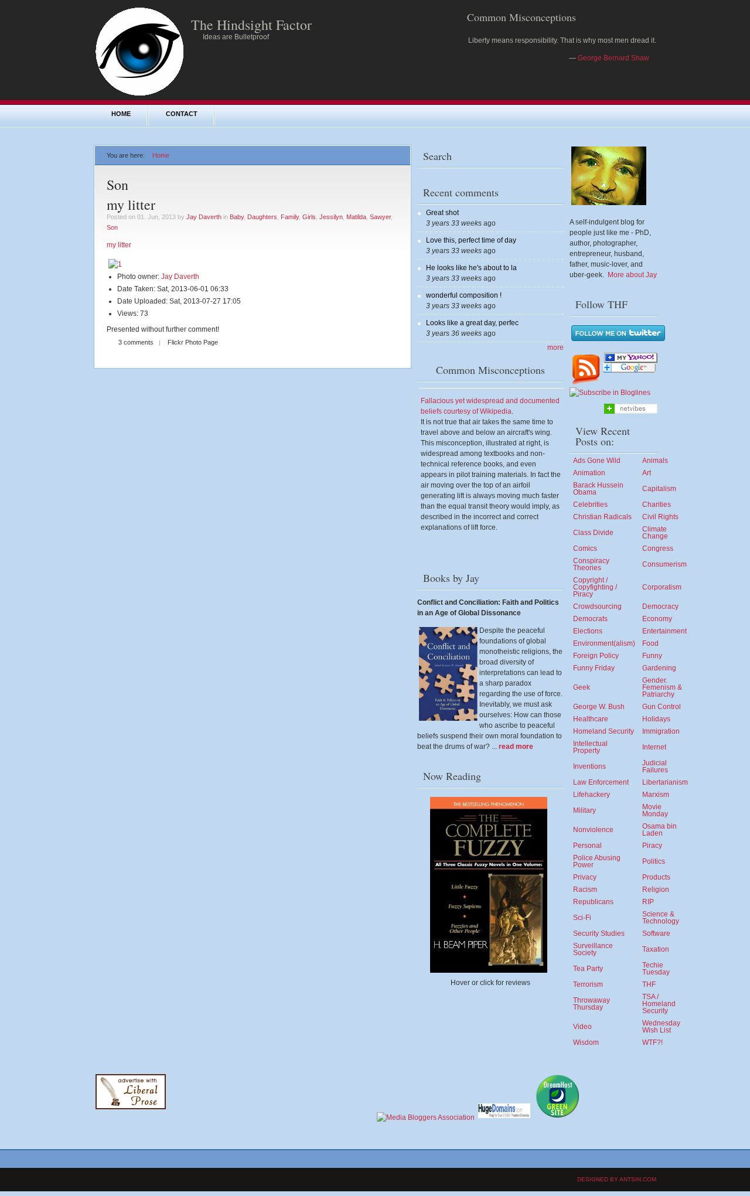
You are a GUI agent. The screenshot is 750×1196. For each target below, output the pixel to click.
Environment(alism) (604, 643)
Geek (581, 687)
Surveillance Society (593, 949)
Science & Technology (660, 917)
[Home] (139, 95)
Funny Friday (594, 668)
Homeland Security (603, 731)
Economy (657, 619)
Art (646, 473)
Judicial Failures (655, 766)
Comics (585, 548)
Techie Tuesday (656, 968)
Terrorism (588, 984)
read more (516, 746)
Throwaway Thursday (591, 1003)
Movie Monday (655, 810)
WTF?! (652, 1042)
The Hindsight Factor (251, 24)
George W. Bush (599, 707)
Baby (237, 216)
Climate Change (655, 532)
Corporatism (661, 587)
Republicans (593, 902)
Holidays (656, 719)
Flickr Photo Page (193, 342)
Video (582, 1027)
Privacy (584, 877)
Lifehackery (591, 794)
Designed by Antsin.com (616, 1179)
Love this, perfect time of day (471, 240)
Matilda (356, 216)
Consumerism (664, 564)
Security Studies (599, 933)
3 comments (136, 342)
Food (650, 643)
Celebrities (590, 504)
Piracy (652, 845)
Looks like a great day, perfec (472, 323)
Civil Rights (660, 517)
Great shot (442, 213)
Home (121, 113)
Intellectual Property (590, 747)
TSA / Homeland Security (659, 1004)
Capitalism (659, 489)
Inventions (589, 766)
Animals (655, 460)
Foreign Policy (596, 656)
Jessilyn (331, 216)
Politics (653, 861)
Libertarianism (665, 782)
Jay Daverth (203, 216)
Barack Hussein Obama (598, 488)
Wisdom (586, 1042)
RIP (648, 902)
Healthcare (590, 719)
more (555, 347)
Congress (657, 548)
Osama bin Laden (659, 829)
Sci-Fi (582, 918)
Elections (587, 631)
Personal (587, 845)
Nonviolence (593, 830)
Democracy (660, 606)
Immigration (661, 731)
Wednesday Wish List (661, 1026)
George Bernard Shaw (613, 58)
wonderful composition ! (464, 295)
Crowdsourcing (597, 606)
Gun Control (661, 707)
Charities (656, 504)
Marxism (655, 794)
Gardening (659, 668)
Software (656, 933)
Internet (654, 747)
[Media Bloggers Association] (425, 1117)
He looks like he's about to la (471, 268)
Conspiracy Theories (591, 564)
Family (290, 216)
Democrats (590, 619)
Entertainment (664, 631)
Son (112, 227)
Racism (585, 889)
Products (656, 877)
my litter (131, 204)
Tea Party (588, 969)
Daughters (262, 216)
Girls (309, 216)
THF (649, 984)
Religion (655, 889)
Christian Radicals (602, 517)
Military (584, 810)
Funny (652, 656)
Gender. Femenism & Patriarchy (662, 687)
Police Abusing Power (597, 861)
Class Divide (593, 533)
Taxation (655, 949)
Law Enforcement (601, 782)
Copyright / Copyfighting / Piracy (595, 587)
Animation (589, 473)
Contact (181, 113)
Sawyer (380, 216)
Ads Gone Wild (597, 460)
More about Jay (632, 275)
